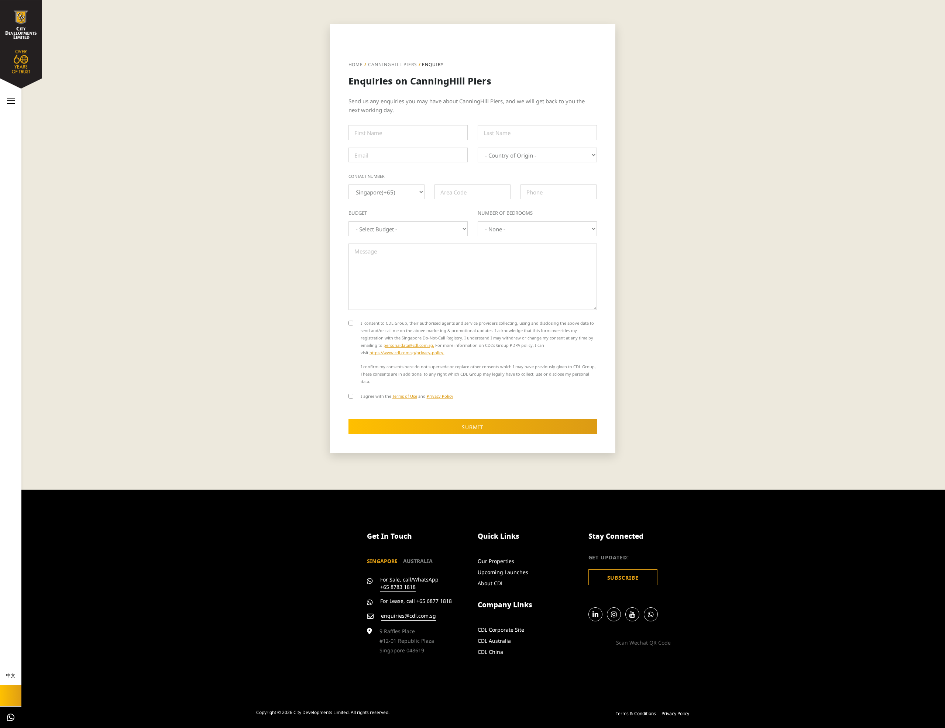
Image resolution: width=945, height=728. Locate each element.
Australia (418, 560)
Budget (357, 212)
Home (355, 64)
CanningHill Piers (392, 64)
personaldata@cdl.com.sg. (409, 344)
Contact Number (366, 176)
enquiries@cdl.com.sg (408, 615)
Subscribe (623, 577)
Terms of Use (404, 395)
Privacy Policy (440, 395)
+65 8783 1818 (398, 586)
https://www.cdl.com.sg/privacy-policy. (407, 352)
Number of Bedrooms (505, 212)
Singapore (382, 560)
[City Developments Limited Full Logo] (21, 43)
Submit (473, 426)
